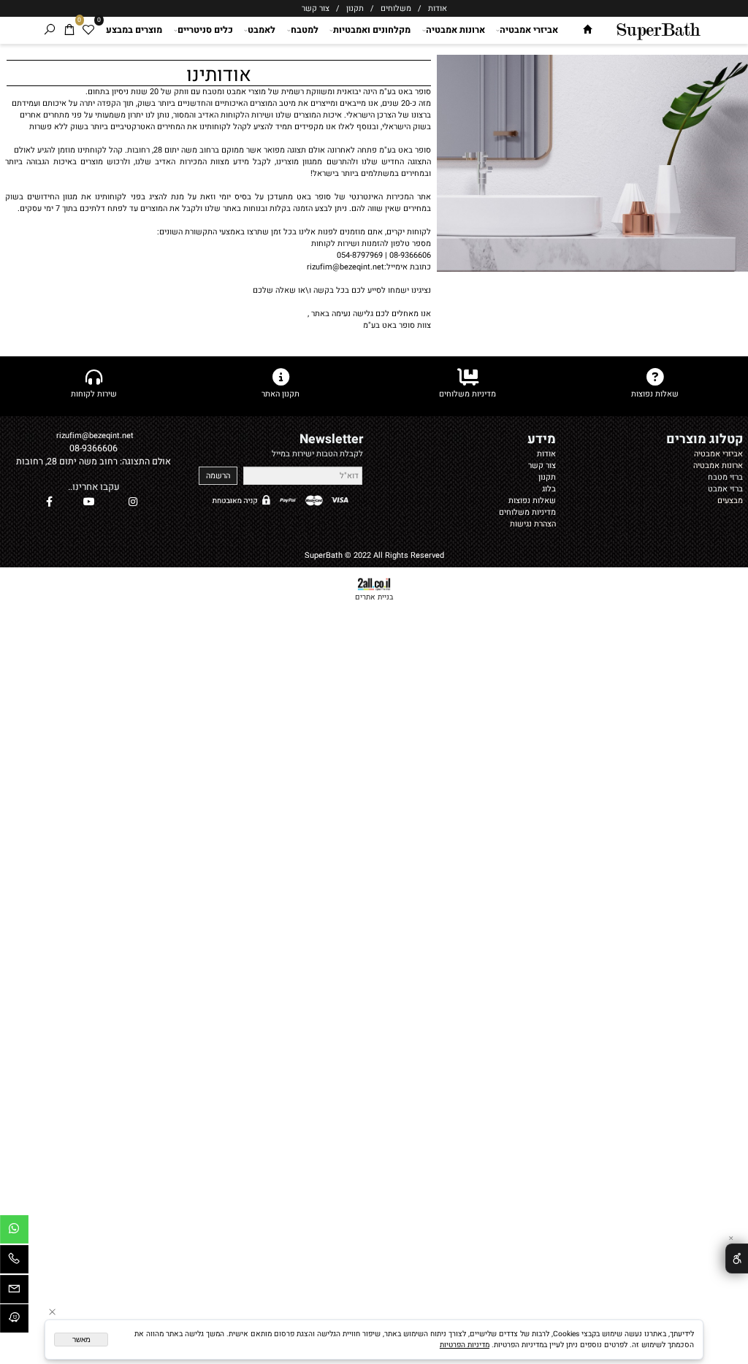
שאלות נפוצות (532, 501)
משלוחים (394, 9)
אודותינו (218, 73)
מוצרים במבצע (134, 30)
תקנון (355, 9)
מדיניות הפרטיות (464, 1344)
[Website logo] (658, 29)
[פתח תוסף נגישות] (736, 1258)
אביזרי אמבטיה (529, 30)
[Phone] (14, 1262)
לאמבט (261, 30)
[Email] (14, 1292)
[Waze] (14, 1321)
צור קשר (315, 9)
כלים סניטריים (205, 30)
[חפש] (50, 30)
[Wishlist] (88, 30)
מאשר (81, 1340)
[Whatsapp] (14, 1232)
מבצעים (730, 501)
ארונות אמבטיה (455, 30)
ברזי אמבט (725, 489)
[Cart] (69, 30)
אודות (436, 9)
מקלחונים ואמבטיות (372, 30)
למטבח (304, 30)
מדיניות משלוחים (527, 512)
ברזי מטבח (725, 477)
